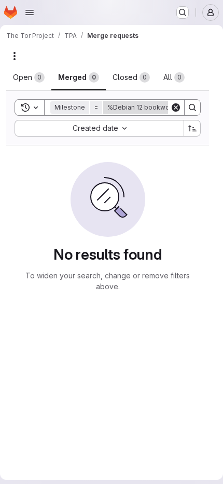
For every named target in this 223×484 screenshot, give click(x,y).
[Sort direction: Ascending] (192, 128)
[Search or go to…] (182, 12)
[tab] (28, 77)
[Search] (192, 107)
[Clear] (176, 107)
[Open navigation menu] (29, 12)
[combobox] (99, 128)
